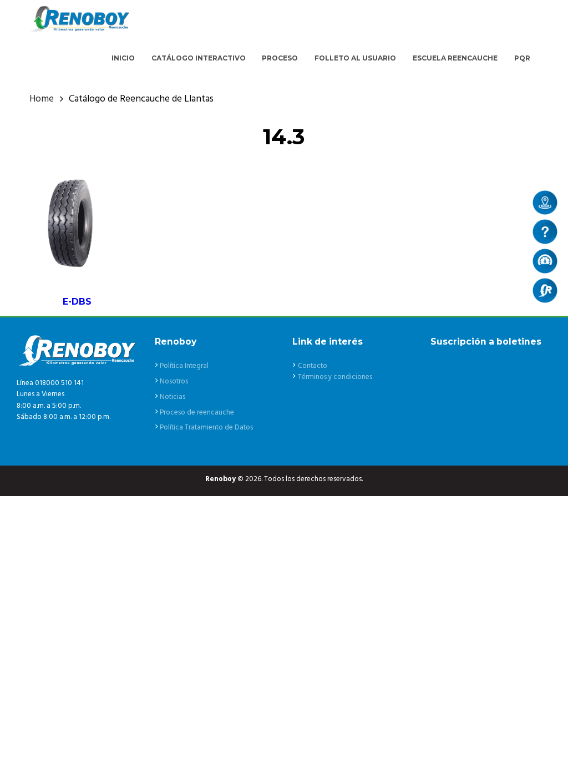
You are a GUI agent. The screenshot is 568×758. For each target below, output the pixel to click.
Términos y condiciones (335, 377)
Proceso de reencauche (197, 412)
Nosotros (174, 381)
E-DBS (77, 301)
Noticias (172, 397)
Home (41, 99)
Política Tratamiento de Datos (206, 427)
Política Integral (184, 366)
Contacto (312, 366)
